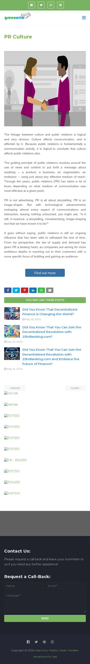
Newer (15, 388)
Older (75, 388)
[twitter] (41, 5)
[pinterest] (60, 5)
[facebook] (31, 5)
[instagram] (51, 5)
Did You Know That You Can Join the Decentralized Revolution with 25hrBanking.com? (51, 332)
